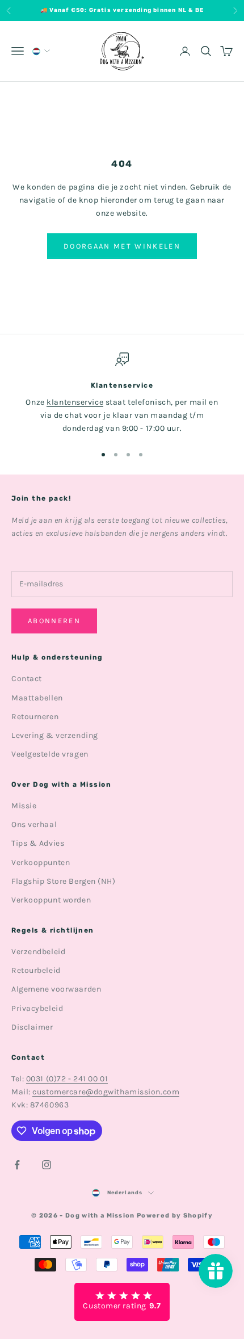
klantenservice (75, 402)
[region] (122, 393)
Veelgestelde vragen (50, 754)
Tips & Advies (37, 843)
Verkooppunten (40, 862)
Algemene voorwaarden (56, 989)
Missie (23, 806)
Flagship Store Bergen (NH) (63, 881)
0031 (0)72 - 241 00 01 (67, 1079)
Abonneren (54, 620)
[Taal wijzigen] (40, 51)
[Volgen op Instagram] (46, 1164)
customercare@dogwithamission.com (105, 1092)
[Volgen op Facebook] (17, 1164)
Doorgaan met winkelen (122, 246)
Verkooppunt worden (51, 900)
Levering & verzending (54, 735)
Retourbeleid (36, 970)
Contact (26, 678)
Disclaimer (32, 1027)
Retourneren (34, 716)
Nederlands (124, 1192)
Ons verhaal (34, 824)
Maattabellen (37, 698)
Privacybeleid (37, 1008)
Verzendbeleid (38, 951)
